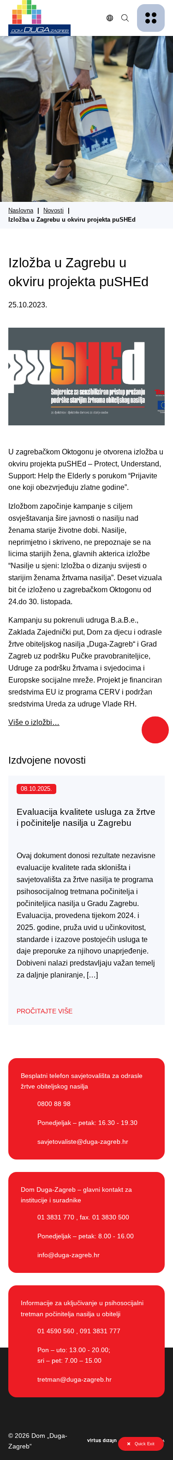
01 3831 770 (55, 1217)
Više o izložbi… (34, 722)
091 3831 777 (100, 1331)
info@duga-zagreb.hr (68, 1255)
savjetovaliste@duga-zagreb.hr (82, 1141)
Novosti (53, 210)
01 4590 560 (55, 1331)
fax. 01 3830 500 (104, 1217)
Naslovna (20, 210)
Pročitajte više (44, 1011)
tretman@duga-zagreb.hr (74, 1379)
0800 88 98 (54, 1103)
